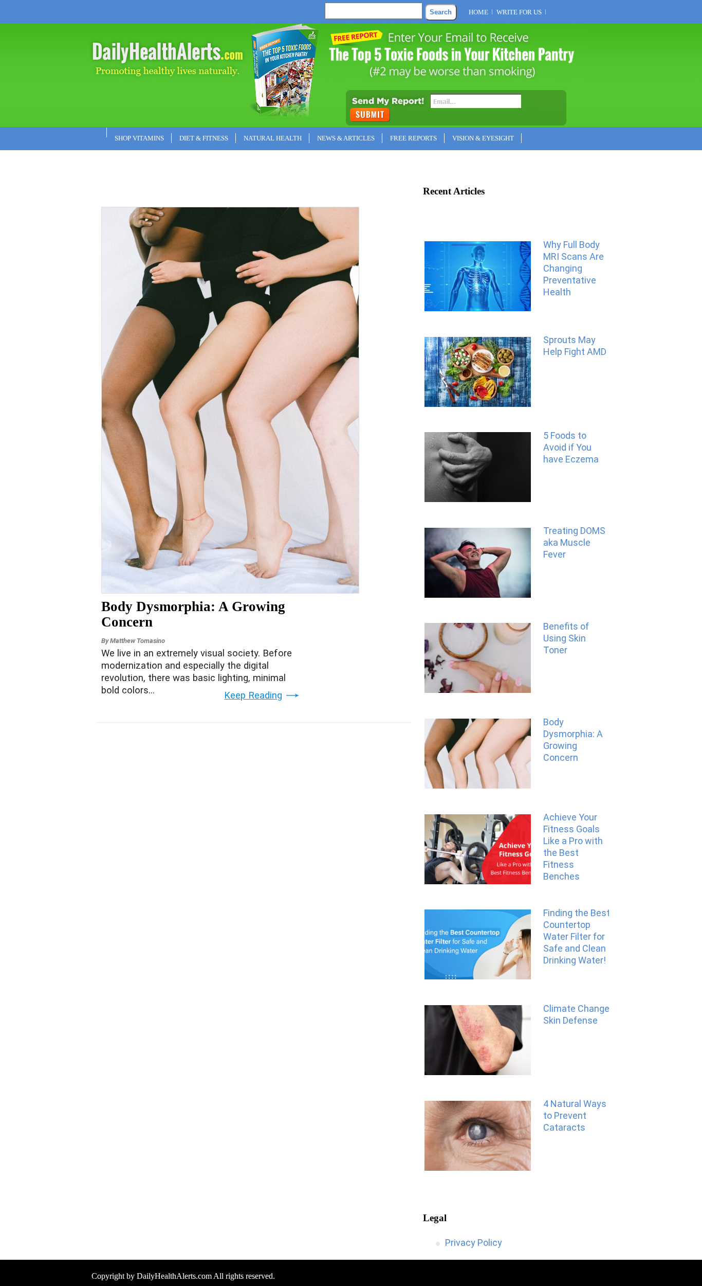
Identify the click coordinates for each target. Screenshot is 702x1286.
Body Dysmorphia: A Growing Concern (193, 614)
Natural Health (273, 138)
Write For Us (519, 12)
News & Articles (346, 138)
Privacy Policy (473, 1242)
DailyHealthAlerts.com (174, 1276)
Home (478, 12)
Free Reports (413, 138)
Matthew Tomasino (137, 641)
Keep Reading (253, 695)
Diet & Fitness (203, 138)
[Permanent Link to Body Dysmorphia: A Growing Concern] (230, 590)
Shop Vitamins (139, 138)
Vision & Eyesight (483, 138)
